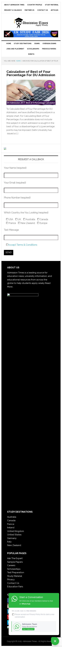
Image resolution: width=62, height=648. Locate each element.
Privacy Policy (34, 614)
